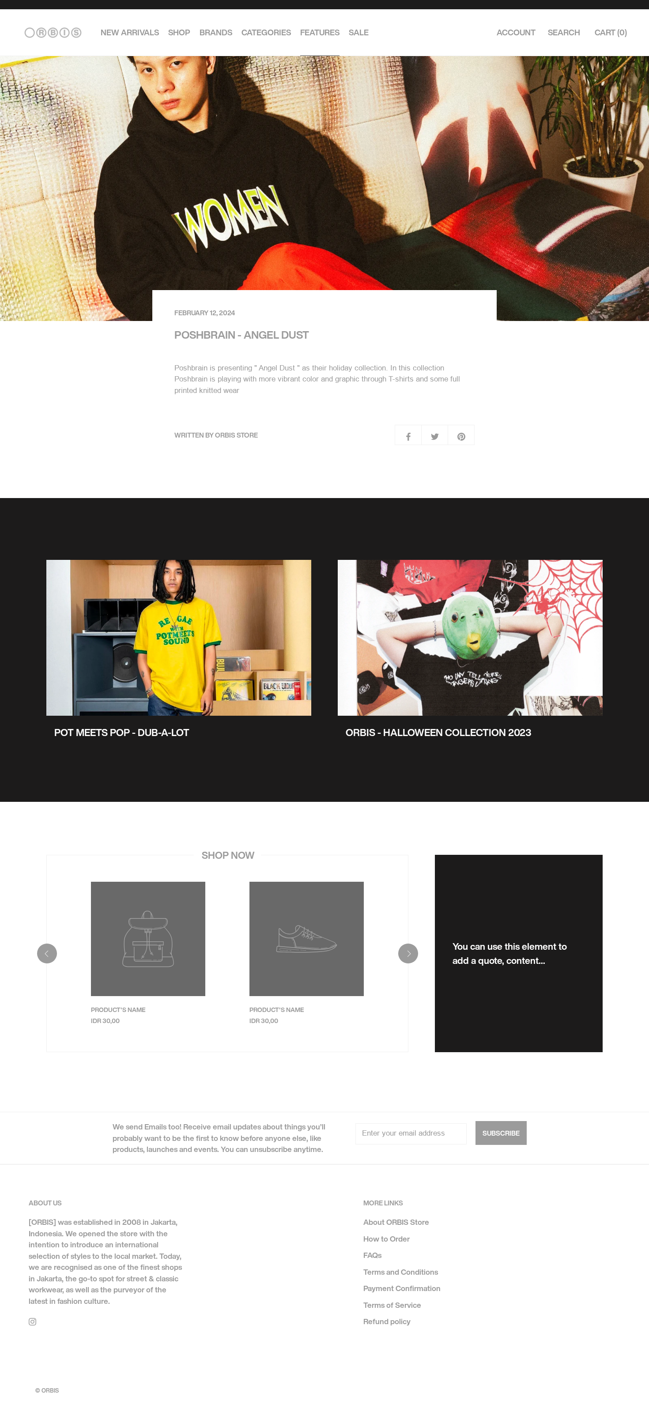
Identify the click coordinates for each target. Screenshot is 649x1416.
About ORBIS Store (396, 1221)
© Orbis (47, 1390)
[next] (408, 953)
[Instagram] (32, 1321)
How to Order (386, 1238)
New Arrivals (130, 32)
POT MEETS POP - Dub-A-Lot (121, 732)
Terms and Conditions (400, 1271)
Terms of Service (392, 1304)
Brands (216, 32)
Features (320, 32)
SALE (359, 32)
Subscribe (501, 1133)
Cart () (611, 32)
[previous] (47, 953)
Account (516, 32)
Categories (266, 32)
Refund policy (387, 1321)
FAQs (372, 1255)
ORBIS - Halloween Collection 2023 (439, 732)
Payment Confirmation (402, 1288)
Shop (179, 32)
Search (564, 32)
